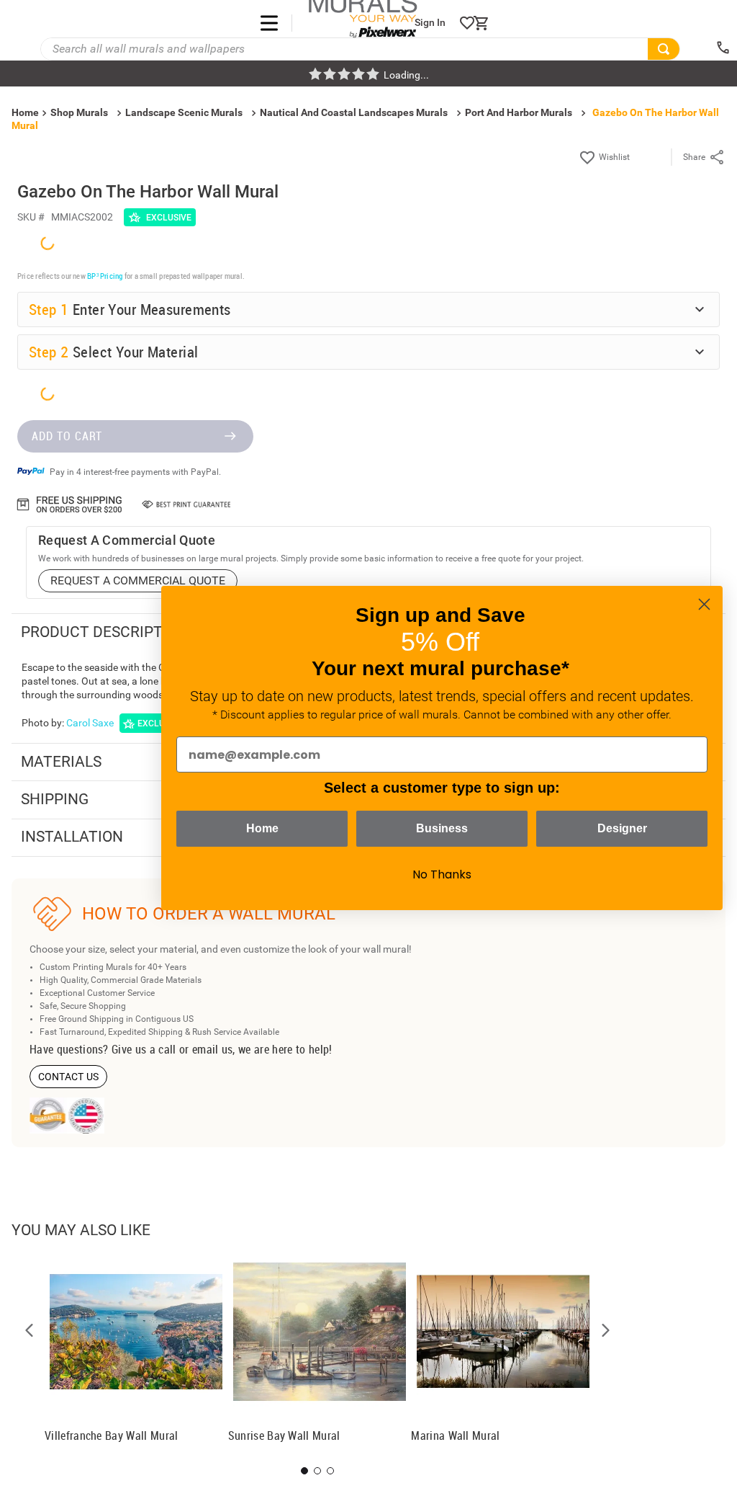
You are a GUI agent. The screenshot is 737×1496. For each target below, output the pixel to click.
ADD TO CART (67, 1445)
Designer (622, 828)
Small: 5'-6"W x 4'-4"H (95, 1187)
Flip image (73, 1311)
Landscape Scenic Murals (184, 112)
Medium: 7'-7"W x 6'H (95, 1212)
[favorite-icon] (467, 23)
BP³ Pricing (104, 888)
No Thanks (441, 874)
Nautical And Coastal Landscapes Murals (354, 112)
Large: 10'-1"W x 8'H (93, 1237)
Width (44, 1086)
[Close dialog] (704, 604)
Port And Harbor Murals (518, 112)
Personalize (150, 1311)
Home (262, 828)
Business (442, 828)
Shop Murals (79, 112)
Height (45, 1128)
